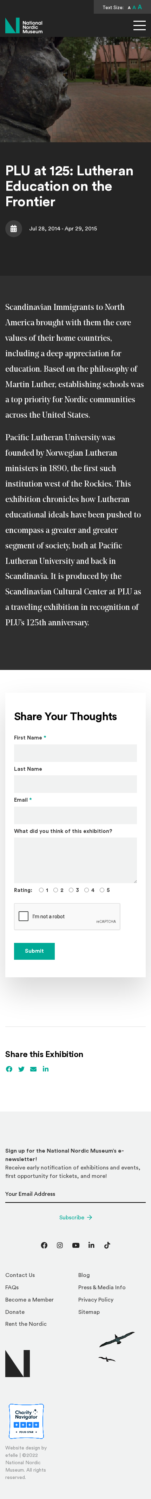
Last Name (28, 769)
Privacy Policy (95, 1300)
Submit (34, 951)
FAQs (12, 1287)
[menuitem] (39, 1277)
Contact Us (20, 1275)
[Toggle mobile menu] (139, 25)
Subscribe (71, 1217)
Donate (15, 1312)
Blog (84, 1275)
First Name (30, 738)
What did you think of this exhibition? (63, 831)
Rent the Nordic (26, 1324)
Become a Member (29, 1300)
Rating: (23, 890)
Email (23, 800)
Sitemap (89, 1312)
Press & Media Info (102, 1287)
